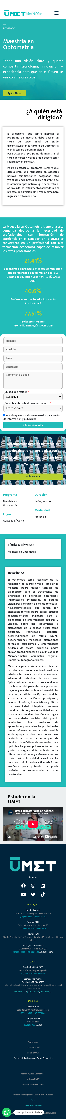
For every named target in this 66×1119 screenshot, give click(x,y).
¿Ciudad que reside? (15, 392)
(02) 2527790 (39, 973)
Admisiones (33, 1042)
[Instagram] (33, 885)
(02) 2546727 (19, 991)
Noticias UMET (33, 1079)
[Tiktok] (42, 894)
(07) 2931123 (30, 1025)
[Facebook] (23, 885)
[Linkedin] (42, 885)
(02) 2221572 (26, 973)
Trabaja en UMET (33, 1053)
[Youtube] (23, 894)
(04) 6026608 (26, 928)
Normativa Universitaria (33, 1084)
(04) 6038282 (26, 916)
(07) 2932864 (40, 1013)
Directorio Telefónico (33, 1105)
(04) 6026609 (40, 916)
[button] (60, 13)
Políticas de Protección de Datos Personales (33, 1058)
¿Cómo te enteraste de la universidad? (26, 403)
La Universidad (33, 1047)
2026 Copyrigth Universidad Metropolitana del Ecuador (33, 1113)
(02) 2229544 (33, 991)
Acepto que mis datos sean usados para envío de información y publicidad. (31, 417)
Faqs (33, 1100)
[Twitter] (33, 894)
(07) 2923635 (26, 1013)
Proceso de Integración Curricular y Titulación (33, 1094)
